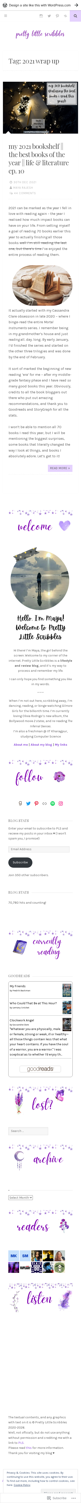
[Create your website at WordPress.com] (40, 5)
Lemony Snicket (21, 1007)
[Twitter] (28, 803)
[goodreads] (65, 16)
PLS (21, 1443)
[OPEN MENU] (5, 16)
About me (21, 745)
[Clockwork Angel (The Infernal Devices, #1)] (67, 1030)
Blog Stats (18, 821)
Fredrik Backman (21, 990)
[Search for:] (28, 1131)
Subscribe (20, 862)
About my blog (41, 745)
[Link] (44, 803)
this (29, 1448)
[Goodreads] (20, 803)
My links (61, 745)
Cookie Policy (22, 1485)
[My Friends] (67, 996)
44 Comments (25, 193)
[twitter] (49, 16)
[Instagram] (60, 803)
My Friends (18, 986)
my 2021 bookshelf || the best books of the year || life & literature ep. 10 (39, 158)
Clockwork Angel (22, 1020)
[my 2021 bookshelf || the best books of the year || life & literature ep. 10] (40, 108)
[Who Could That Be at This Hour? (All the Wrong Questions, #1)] (67, 1013)
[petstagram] (41, 16)
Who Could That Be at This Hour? (33, 1003)
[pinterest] (57, 16)
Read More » (60, 468)
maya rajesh (23, 187)
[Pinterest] (36, 803)
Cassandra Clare (21, 1024)
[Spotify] (52, 803)
